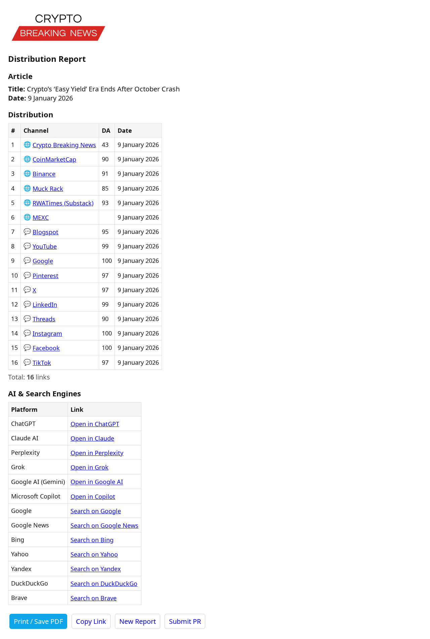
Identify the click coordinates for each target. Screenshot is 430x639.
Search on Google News (104, 525)
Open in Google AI (97, 482)
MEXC (41, 217)
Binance (44, 174)
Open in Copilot (93, 496)
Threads (44, 319)
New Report (137, 621)
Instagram (47, 333)
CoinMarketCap (54, 159)
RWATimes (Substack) (63, 203)
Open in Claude (92, 438)
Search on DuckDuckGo (104, 584)
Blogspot (45, 232)
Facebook (46, 348)
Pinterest (45, 276)
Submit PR (185, 621)
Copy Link (91, 621)
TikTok (42, 363)
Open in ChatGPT (95, 424)
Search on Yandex (96, 569)
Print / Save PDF (38, 621)
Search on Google (96, 511)
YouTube (45, 246)
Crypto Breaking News (64, 145)
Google (43, 261)
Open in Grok (90, 467)
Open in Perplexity (97, 453)
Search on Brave (94, 598)
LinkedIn (45, 305)
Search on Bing (92, 540)
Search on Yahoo (94, 554)
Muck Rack (48, 189)
